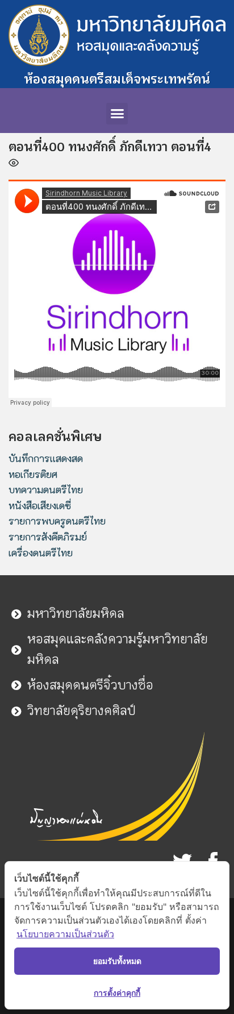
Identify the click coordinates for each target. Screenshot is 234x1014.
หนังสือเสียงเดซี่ (40, 505)
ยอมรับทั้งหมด (117, 961)
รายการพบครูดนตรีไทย (57, 520)
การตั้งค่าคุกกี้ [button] (117, 993)
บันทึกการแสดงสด (46, 458)
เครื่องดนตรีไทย (41, 552)
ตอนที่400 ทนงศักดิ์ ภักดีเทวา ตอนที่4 (110, 147)
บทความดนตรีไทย (46, 489)
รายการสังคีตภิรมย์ (48, 536)
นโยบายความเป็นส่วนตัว (65, 934)
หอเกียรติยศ (33, 474)
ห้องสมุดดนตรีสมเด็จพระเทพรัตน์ (117, 79)
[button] (117, 113)
